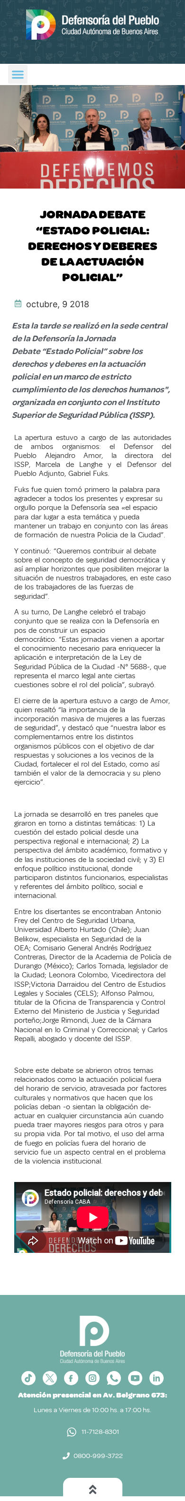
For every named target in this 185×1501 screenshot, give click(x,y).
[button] (18, 74)
